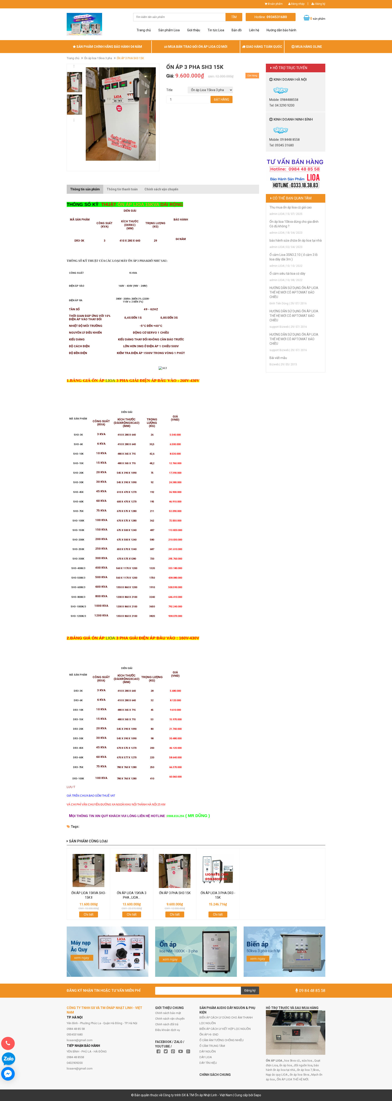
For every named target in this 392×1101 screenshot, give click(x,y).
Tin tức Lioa (216, 30)
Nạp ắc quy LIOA (277, 1074)
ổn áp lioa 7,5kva (308, 1070)
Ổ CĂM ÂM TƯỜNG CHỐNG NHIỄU (221, 1040)
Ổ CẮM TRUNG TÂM (212, 1046)
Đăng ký (320, 3)
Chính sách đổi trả (166, 1024)
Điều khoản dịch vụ (167, 1030)
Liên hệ (254, 30)
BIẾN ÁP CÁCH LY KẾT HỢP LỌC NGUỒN (225, 1029)
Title (169, 90)
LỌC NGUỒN (207, 1023)
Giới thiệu (193, 30)
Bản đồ (237, 30)
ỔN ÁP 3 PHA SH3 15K (175, 893)
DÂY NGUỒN (207, 1051)
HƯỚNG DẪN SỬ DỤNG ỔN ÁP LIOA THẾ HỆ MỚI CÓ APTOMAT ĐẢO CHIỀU (294, 292)
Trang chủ (144, 30)
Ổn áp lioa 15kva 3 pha (98, 58)
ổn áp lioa (286, 1065)
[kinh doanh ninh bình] (269, 130)
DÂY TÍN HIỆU (208, 1063)
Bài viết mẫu (278, 358)
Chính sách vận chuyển (170, 1018)
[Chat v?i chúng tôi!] (8, 1074)
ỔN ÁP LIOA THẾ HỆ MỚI (292, 1079)
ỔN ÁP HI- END (208, 1034)
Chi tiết (88, 914)
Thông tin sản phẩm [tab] (85, 189)
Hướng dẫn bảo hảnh (281, 30)
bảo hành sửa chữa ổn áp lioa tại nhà (296, 240)
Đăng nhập (297, 3)
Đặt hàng (221, 99)
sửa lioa (307, 1060)
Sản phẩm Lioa (169, 30)
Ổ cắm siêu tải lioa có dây (287, 273)
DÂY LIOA (205, 1057)
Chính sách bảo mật (168, 1013)
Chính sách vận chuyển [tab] (161, 189)
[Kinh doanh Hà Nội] (269, 90)
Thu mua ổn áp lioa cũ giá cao (291, 207)
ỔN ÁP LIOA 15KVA (137, 204)
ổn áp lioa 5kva (300, 1074)
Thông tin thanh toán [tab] (122, 189)
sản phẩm (275, 3)
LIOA (110, 380)
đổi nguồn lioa (303, 1065)
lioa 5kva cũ (292, 1060)
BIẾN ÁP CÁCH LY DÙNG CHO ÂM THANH (226, 1017)
